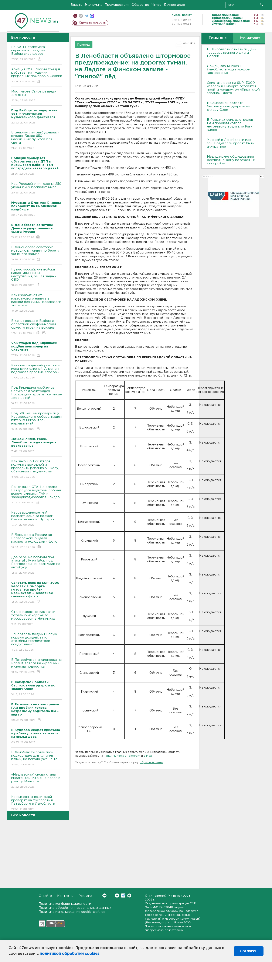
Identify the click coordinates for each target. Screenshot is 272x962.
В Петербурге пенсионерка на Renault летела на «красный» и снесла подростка (36, 665)
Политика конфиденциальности (65, 903)
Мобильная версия (75, 16)
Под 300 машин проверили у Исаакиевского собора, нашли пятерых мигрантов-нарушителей (36, 421)
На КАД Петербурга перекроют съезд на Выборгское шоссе (28, 53)
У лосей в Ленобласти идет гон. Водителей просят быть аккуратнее (230, 143)
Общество (140, 4)
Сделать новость (92, 22)
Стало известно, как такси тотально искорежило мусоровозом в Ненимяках (33, 618)
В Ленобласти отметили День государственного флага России (231, 52)
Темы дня (217, 38)
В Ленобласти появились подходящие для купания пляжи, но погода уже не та (34, 758)
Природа (83, 44)
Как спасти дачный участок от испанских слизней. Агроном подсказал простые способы (36, 371)
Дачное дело (174, 4)
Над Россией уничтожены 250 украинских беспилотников (36, 188)
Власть (76, 4)
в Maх (148, 756)
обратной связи (151, 762)
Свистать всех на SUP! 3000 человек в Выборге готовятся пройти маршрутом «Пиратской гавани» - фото (233, 87)
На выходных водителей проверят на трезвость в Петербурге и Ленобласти (33, 802)
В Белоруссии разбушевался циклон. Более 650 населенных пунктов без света (35, 140)
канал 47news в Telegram (122, 756)
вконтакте (81, 16)
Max (129, 895)
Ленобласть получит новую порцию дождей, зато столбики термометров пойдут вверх (34, 642)
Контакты (65, 896)
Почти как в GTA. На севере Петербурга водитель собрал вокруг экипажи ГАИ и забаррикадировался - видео (36, 495)
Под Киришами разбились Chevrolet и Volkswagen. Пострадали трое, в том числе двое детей (36, 395)
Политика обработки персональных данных (75, 907)
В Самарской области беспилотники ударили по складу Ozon (228, 106)
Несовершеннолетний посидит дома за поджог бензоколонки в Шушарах (32, 518)
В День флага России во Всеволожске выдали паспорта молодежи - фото (34, 541)
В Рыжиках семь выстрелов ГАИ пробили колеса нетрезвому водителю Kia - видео (230, 124)
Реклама (85, 896)
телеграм (86, 16)
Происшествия (117, 4)
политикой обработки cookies (69, 953)
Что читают (249, 38)
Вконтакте (117, 895)
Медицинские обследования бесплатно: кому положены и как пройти (231, 160)
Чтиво (157, 4)
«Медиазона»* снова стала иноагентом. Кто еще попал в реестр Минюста (35, 780)
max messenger (92, 16)
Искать (261, 4)
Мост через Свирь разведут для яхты (34, 96)
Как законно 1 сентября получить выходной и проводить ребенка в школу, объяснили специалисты (35, 469)
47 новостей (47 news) (165, 896)
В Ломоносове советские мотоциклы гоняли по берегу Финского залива (35, 253)
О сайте (45, 896)
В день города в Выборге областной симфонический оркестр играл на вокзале (33, 326)
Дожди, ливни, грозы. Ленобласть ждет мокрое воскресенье (228, 69)
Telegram (123, 895)
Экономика (93, 4)
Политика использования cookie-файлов (72, 911)
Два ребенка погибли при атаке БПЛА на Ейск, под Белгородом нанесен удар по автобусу (35, 565)
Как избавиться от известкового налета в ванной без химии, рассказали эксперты (36, 303)
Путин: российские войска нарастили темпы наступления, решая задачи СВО (34, 277)
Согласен (249, 951)
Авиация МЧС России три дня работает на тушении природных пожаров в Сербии (36, 75)
